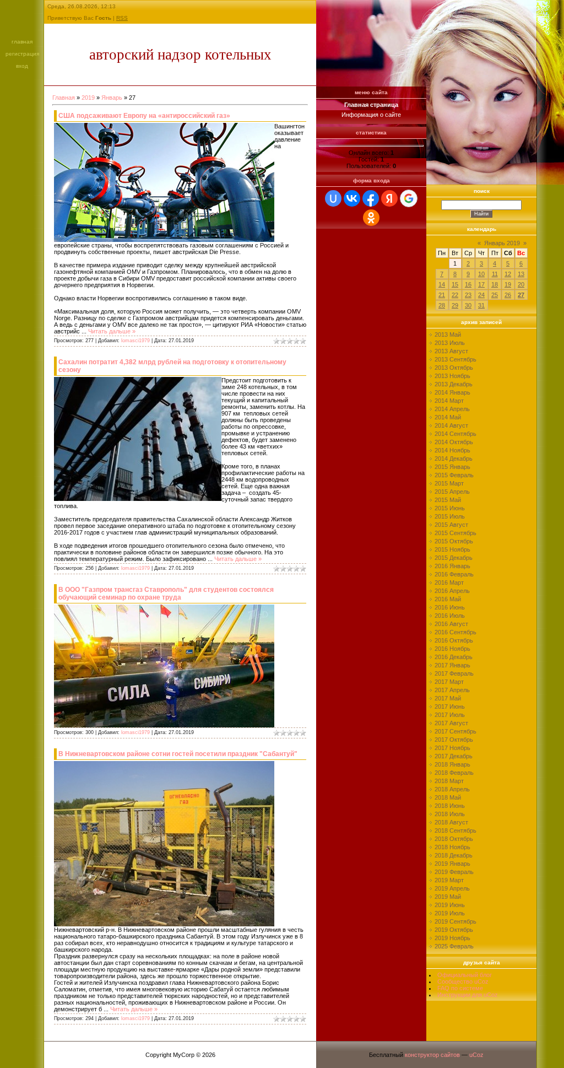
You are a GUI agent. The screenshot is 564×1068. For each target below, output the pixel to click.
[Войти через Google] (408, 198)
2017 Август (451, 723)
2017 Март (449, 681)
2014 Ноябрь (452, 450)
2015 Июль (450, 516)
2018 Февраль (454, 772)
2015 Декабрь (454, 557)
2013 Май (448, 334)
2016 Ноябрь (452, 648)
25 (494, 295)
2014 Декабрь (454, 458)
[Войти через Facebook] (370, 198)
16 (468, 284)
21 (441, 295)
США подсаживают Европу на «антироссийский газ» (144, 116)
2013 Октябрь (454, 367)
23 (468, 295)
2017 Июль (450, 714)
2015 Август (451, 524)
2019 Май (448, 896)
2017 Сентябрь (455, 731)
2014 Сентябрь (455, 433)
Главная (22, 42)
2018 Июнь (450, 805)
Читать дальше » (111, 331)
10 (481, 274)
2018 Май (448, 797)
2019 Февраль (454, 872)
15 (455, 284)
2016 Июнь (450, 607)
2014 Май (448, 417)
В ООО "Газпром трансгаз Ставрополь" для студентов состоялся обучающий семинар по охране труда (166, 593)
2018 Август (451, 822)
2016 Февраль (454, 574)
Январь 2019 (502, 243)
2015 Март (449, 483)
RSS (122, 18)
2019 (88, 97)
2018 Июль (450, 814)
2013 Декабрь (454, 384)
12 (508, 274)
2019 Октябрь (454, 929)
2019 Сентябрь (455, 921)
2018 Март (449, 781)
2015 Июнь (450, 508)
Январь (111, 97)
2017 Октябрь (454, 739)
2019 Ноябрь (452, 938)
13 (521, 274)
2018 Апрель (452, 789)
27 (521, 295)
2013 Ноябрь (452, 376)
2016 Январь (452, 566)
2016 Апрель (452, 590)
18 (494, 284)
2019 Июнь (450, 905)
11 (495, 274)
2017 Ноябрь (452, 748)
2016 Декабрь (454, 657)
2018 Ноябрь (452, 847)
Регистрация (22, 54)
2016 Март (449, 582)
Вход (22, 66)
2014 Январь (452, 392)
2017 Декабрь (454, 756)
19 (508, 284)
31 (481, 305)
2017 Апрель (452, 690)
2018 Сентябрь (455, 830)
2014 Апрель (452, 409)
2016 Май (448, 599)
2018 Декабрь (454, 855)
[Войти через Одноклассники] (371, 217)
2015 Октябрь (454, 541)
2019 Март (449, 880)
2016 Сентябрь (455, 632)
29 (455, 305)
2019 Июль (450, 913)
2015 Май (448, 500)
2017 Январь (452, 665)
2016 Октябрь (454, 640)
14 (441, 284)
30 (468, 305)
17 (481, 284)
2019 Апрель (452, 888)
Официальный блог (464, 975)
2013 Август (451, 351)
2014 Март (449, 400)
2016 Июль (450, 615)
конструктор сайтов (432, 1054)
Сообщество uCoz (463, 981)
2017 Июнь (450, 706)
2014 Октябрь (454, 442)
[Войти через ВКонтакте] (352, 198)
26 (508, 295)
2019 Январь (452, 863)
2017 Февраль (454, 673)
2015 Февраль (454, 475)
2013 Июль (450, 342)
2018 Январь (452, 764)
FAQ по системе (460, 988)
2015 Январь (452, 466)
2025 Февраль (454, 946)
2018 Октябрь (454, 838)
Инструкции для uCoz (467, 994)
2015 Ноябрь (452, 549)
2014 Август (451, 425)
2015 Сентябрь (455, 533)
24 (481, 295)
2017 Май (448, 698)
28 (441, 305)
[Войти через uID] (333, 198)
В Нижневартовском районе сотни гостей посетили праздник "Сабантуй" (177, 754)
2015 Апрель (452, 491)
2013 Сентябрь (455, 359)
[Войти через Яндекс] (389, 198)
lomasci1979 (135, 340)
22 (455, 295)
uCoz (476, 1054)
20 (521, 284)
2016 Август (451, 624)
